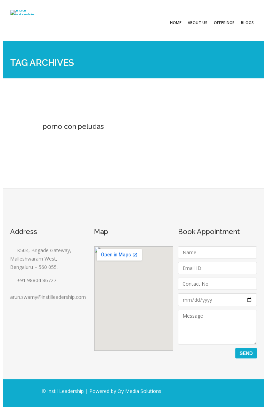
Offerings (224, 22)
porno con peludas (73, 126)
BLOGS (247, 22)
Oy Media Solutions (139, 391)
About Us (198, 22)
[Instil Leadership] (22, 12)
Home (175, 22)
